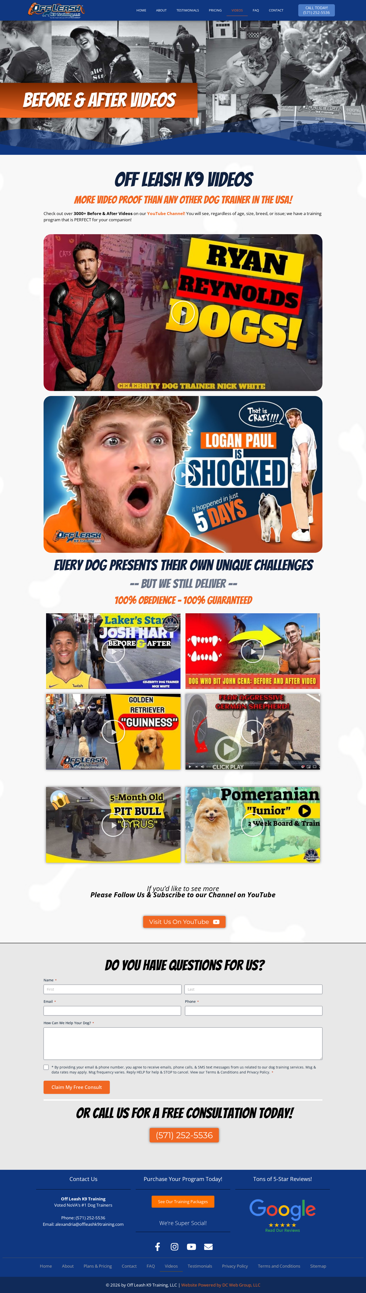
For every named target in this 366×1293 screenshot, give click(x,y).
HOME (141, 10)
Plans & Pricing (98, 1266)
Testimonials (200, 1266)
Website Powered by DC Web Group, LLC (220, 1285)
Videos (237, 10)
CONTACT (276, 10)
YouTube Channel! (166, 213)
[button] (183, 312)
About (68, 1266)
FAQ (256, 10)
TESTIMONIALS (188, 10)
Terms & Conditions (222, 1072)
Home (46, 1266)
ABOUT (161, 10)
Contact (129, 1266)
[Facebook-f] (157, 1246)
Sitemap (318, 1266)
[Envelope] (208, 1246)
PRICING (215, 10)
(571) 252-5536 (90, 1218)
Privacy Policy (258, 1072)
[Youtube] (191, 1246)
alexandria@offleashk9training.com (89, 1224)
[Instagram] (174, 1246)
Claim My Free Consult (77, 1087)
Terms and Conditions (279, 1266)
